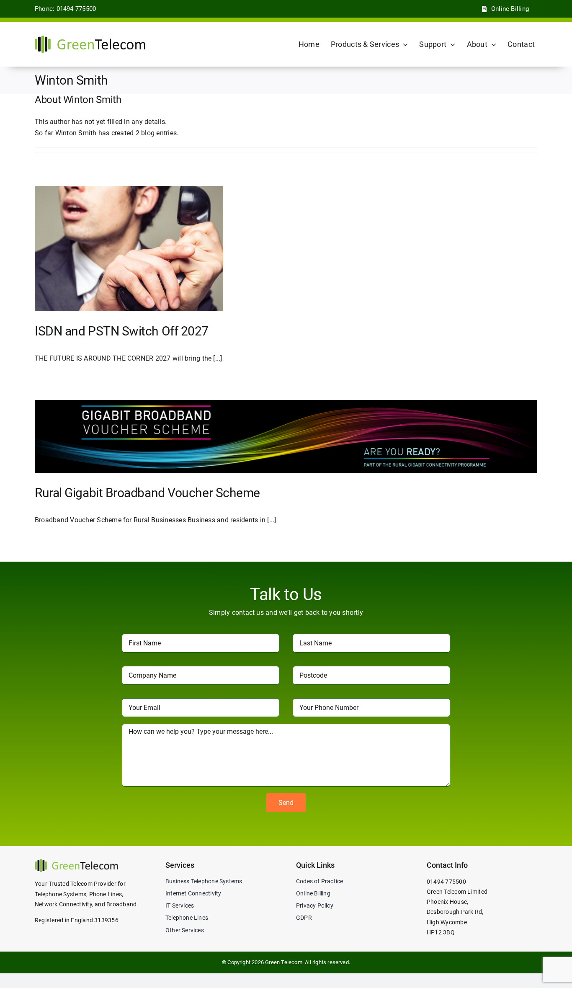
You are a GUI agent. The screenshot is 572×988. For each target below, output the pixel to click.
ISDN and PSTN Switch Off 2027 (122, 331)
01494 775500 (446, 881)
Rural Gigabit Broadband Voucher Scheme (147, 492)
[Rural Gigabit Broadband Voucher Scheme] (286, 436)
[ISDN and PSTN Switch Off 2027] (129, 248)
